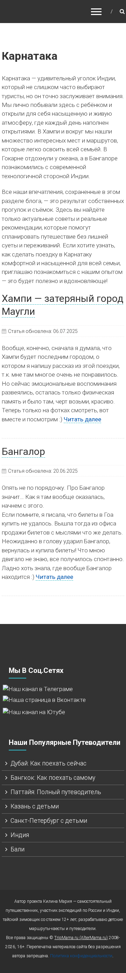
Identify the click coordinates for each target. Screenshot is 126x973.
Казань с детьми (34, 806)
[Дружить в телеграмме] (38, 688)
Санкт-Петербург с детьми (48, 820)
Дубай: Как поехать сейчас (48, 763)
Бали (17, 849)
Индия (19, 835)
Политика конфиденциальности (81, 955)
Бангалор (23, 451)
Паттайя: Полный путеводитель (55, 792)
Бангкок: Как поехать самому (52, 777)
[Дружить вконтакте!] (44, 699)
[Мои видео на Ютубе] (34, 712)
